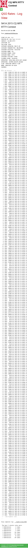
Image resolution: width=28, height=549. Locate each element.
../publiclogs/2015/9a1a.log (11, 33)
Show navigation (1, 9)
